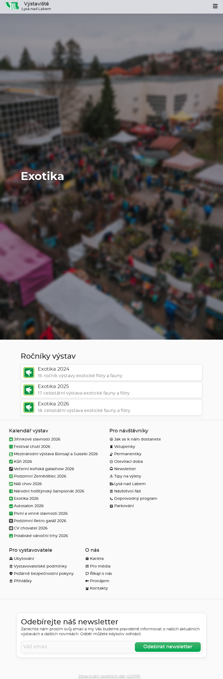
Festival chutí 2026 (32, 447)
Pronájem (99, 581)
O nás (92, 550)
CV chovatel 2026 (31, 528)
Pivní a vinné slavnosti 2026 (41, 513)
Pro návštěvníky (128, 431)
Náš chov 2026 (28, 484)
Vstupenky (124, 447)
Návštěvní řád (127, 491)
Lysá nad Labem (130, 484)
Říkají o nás (101, 574)
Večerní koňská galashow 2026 (44, 469)
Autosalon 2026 (29, 506)
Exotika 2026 (26, 499)
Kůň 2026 (23, 462)
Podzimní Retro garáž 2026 (40, 521)
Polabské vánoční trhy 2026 (41, 536)
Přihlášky (23, 581)
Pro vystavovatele (30, 550)
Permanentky (127, 454)
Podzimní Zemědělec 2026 (40, 476)
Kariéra (97, 559)
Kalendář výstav (28, 431)
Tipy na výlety (127, 476)
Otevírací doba (128, 462)
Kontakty (99, 588)
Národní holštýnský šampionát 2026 (49, 491)
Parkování (124, 506)
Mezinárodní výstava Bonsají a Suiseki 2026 (56, 454)
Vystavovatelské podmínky (40, 566)
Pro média (100, 566)
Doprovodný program (135, 499)
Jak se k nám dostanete (137, 439)
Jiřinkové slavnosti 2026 (37, 439)
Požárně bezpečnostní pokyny (44, 574)
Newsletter (125, 469)
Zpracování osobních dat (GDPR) (109, 676)
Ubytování (24, 559)
